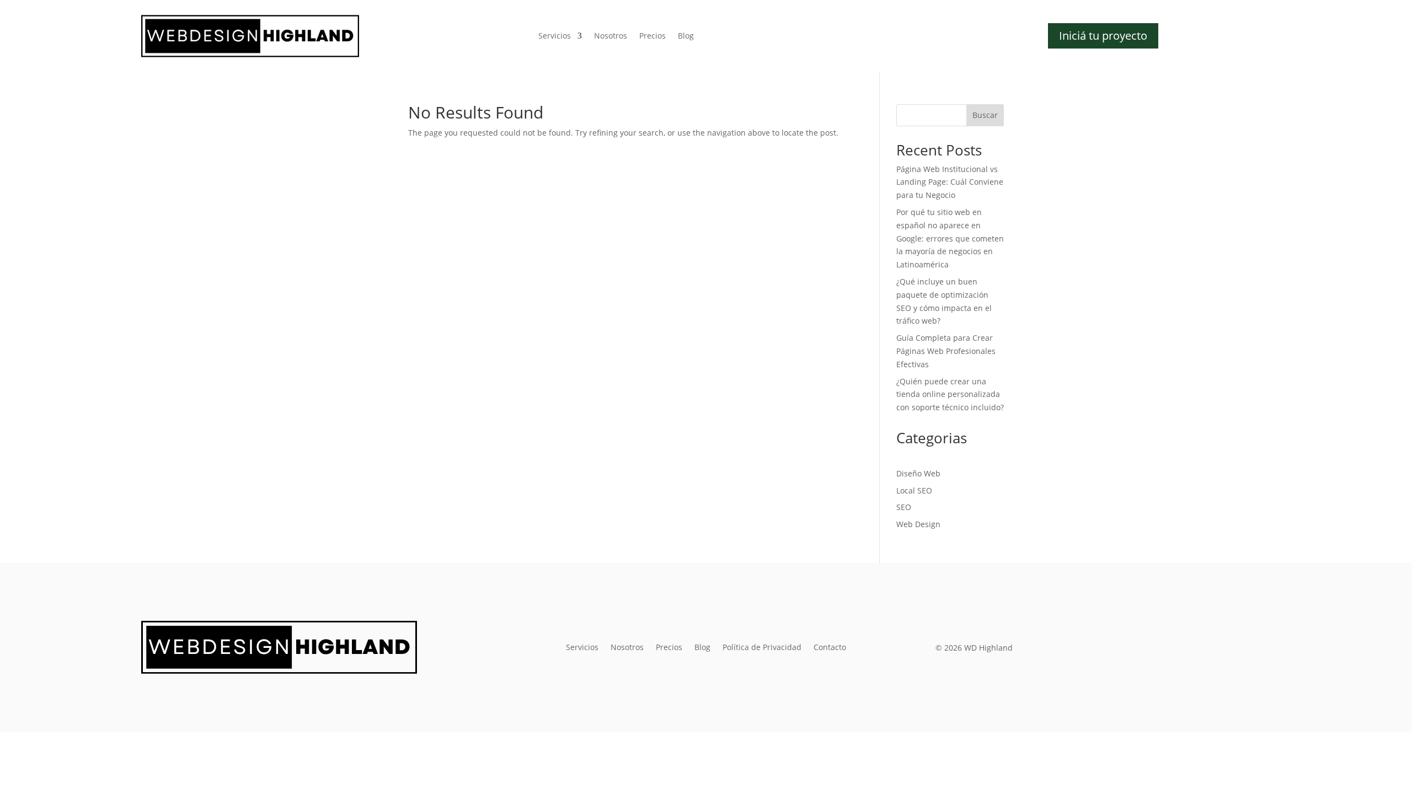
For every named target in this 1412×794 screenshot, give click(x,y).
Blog (686, 36)
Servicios (554, 36)
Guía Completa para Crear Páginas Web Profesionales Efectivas (946, 350)
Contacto (830, 647)
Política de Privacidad (762, 647)
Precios (652, 36)
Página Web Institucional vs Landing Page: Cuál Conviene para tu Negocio (949, 182)
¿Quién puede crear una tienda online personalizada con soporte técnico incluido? (950, 394)
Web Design (918, 524)
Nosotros (610, 36)
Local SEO (914, 490)
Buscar (985, 115)
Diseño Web (918, 473)
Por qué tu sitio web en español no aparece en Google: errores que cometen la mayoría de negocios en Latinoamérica (950, 238)
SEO (903, 507)
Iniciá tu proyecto (1103, 35)
